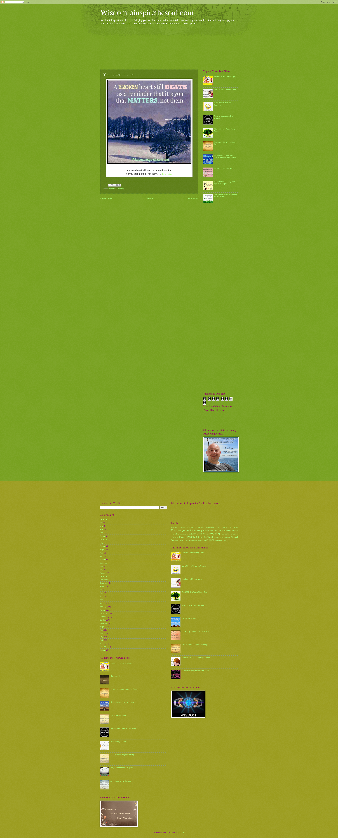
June (101, 566)
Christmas (210, 527)
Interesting (175, 534)
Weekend (193, 540)
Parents (182, 537)
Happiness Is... (116, 676)
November (103, 580)
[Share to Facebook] (117, 185)
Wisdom (209, 539)
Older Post (192, 198)
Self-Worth (208, 537)
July (101, 523)
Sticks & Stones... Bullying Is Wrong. (196, 658)
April (101, 529)
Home (150, 198)
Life (193, 533)
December (103, 519)
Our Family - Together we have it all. (196, 631)
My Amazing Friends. (119, 742)
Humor (218, 530)
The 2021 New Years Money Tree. (195, 592)
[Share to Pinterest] (119, 185)
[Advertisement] (169, 47)
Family (199, 530)
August (102, 550)
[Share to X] (114, 185)
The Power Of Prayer (119, 715)
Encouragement (181, 530)
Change (190, 527)
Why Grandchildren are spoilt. (122, 768)
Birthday (182, 527)
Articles (174, 527)
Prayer (200, 537)
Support (174, 540)
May (101, 526)
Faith (194, 531)
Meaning (121, 189)
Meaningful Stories (228, 534)
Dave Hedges (167, 174)
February (103, 573)
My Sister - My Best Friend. (224, 168)
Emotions (112, 189)
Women (218, 540)
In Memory (226, 531)
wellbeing (200, 540)
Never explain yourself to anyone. (123, 728)
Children (199, 527)
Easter (225, 527)
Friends (206, 530)
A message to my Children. (121, 781)
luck (207, 534)
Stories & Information (222, 537)
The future (182, 540)
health (212, 530)
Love (203, 534)
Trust (188, 540)
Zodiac (223, 540)
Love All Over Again (189, 618)
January (103, 536)
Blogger (181, 833)
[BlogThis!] (112, 185)
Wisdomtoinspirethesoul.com (147, 12)
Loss (198, 534)
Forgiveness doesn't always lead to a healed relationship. (225, 156)
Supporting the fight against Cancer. (195, 671)
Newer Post (106, 198)
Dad (218, 527)
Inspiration (234, 531)
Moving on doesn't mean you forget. (124, 689)
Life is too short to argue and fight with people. (225, 183)
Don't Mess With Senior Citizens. (194, 566)
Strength (234, 537)
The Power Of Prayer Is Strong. (123, 755)
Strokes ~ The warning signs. (225, 77)
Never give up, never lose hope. (123, 702)
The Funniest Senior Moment (225, 90)
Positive (192, 536)
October (103, 620)
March (102, 533)
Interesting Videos (185, 534)
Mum (236, 534)
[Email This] (109, 185)
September (104, 583)
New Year (174, 537)
